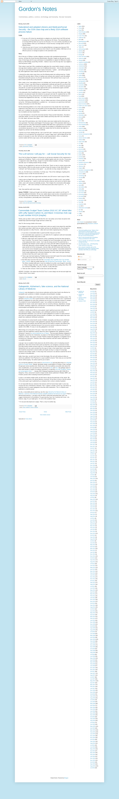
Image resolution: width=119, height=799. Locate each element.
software (31, 146)
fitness (80, 94)
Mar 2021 (92, 386)
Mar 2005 (92, 730)
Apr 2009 (92, 637)
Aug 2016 (92, 473)
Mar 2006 (92, 707)
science (32, 407)
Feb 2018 (92, 440)
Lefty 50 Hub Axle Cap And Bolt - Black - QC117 (58, 261)
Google (80, 33)
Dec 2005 (92, 713)
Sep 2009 (92, 628)
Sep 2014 (92, 514)
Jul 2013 (92, 541)
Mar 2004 (92, 752)
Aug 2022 (92, 365)
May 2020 (92, 404)
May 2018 (92, 435)
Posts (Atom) (28, 419)
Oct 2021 (92, 376)
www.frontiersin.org (47, 362)
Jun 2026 (92, 293)
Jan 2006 (92, 711)
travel (80, 202)
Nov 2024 (92, 323)
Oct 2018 (92, 427)
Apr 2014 (92, 524)
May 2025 (92, 316)
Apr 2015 (92, 501)
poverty (80, 156)
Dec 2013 (92, 531)
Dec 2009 (92, 622)
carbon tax (81, 58)
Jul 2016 (92, 474)
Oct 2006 (92, 694)
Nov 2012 (92, 556)
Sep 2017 (92, 450)
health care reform (83, 105)
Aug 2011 (92, 584)
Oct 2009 (92, 626)
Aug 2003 (92, 766)
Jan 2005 (92, 733)
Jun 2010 (92, 611)
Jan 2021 (92, 389)
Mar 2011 (92, 594)
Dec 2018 (92, 423)
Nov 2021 (92, 374)
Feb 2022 (92, 372)
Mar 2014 (92, 525)
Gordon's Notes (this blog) (82, 298)
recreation (81, 164)
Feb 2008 (92, 664)
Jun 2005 (92, 724)
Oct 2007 (92, 671)
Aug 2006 (92, 698)
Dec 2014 (92, 508)
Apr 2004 (92, 751)
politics (80, 155)
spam (80, 185)
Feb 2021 (92, 387)
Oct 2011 (92, 580)
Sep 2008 (92, 650)
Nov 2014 (92, 510)
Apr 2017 (92, 457)
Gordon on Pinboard (81, 292)
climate (80, 60)
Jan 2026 (92, 300)
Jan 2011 (92, 597)
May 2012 (92, 567)
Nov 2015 (92, 490)
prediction (81, 158)
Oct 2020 (92, 395)
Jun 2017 (92, 456)
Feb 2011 (92, 595)
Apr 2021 (92, 384)
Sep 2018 (92, 429)
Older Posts (68, 411)
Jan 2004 (92, 756)
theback (36, 407)
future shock (82, 98)
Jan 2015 (92, 507)
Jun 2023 (92, 350)
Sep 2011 (92, 582)
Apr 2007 (92, 682)
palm (80, 147)
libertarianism (82, 122)
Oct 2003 (92, 762)
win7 (80, 209)
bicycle (24, 278)
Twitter (80, 47)
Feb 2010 (92, 618)
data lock (81, 77)
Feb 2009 (92, 641)
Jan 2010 (92, 620)
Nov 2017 (92, 446)
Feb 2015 (92, 505)
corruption (81, 69)
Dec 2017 (92, 444)
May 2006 (92, 703)
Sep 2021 (92, 378)
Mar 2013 (92, 548)
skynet (80, 181)
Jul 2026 (92, 291)
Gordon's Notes (38, 9)
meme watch (82, 130)
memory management (84, 134)
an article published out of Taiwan (40, 333)
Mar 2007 (92, 684)
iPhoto (80, 111)
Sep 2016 (92, 471)
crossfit (80, 73)
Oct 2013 (92, 535)
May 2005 (92, 726)
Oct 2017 (92, 448)
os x (80, 143)
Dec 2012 (92, 554)
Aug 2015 (92, 495)
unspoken (81, 204)
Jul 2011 (92, 586)
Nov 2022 (92, 359)
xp (79, 213)
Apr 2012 (92, 569)
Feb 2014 (92, 527)
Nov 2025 (92, 304)
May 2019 (92, 418)
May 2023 (92, 351)
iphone (80, 117)
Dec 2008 (92, 645)
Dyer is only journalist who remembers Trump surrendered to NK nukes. (88, 238)
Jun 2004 (92, 747)
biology (80, 54)
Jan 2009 (92, 643)
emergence (81, 88)
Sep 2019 (92, 414)
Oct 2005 (92, 716)
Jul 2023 (92, 348)
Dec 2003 (92, 758)
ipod (80, 119)
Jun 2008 (92, 656)
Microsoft (81, 43)
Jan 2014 (92, 529)
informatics (81, 115)
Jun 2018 (92, 433)
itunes (80, 120)
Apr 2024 (92, 335)
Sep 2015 (92, 493)
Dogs (80, 30)
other (80, 145)
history (80, 107)
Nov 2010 (92, 601)
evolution (81, 90)
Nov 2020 (92, 393)
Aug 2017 (92, 452)
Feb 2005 (92, 732)
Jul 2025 (92, 312)
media (80, 126)
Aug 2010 (92, 607)
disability (81, 83)
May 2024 (92, 333)
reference (81, 166)
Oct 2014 (92, 512)
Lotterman (81, 37)
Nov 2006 (92, 692)
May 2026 (92, 295)
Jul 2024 (92, 331)
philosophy (81, 151)
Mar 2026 (92, 297)
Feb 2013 (92, 550)
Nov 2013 (92, 533)
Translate (89, 269)
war (79, 206)
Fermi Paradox (82, 32)
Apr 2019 (92, 420)
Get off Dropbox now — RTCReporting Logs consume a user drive (88, 244)
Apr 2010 (92, 614)
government (25, 146)
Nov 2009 (92, 624)
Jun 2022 (92, 369)
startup (80, 189)
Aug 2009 (92, 630)
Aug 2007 (92, 675)
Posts (80, 256)
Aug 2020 (92, 399)
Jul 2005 (92, 722)
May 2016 (92, 478)
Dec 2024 (92, 321)
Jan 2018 (92, 442)
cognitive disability (83, 62)
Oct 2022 (92, 361)
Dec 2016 (92, 465)
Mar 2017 (92, 459)
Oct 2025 (92, 306)
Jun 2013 (92, 543)
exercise (81, 92)
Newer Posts (22, 411)
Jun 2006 (92, 701)
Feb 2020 (92, 410)
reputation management (85, 170)
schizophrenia (82, 172)
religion (80, 168)
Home (45, 411)
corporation (81, 68)
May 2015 (92, 499)
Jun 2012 (92, 565)
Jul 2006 (92, 699)
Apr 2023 (92, 353)
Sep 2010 (92, 605)
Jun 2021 (92, 382)
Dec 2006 (92, 690)
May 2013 (92, 544)
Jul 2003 (92, 767)
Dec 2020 (92, 391)
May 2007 (92, 681)
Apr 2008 (92, 660)
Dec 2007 (92, 667)
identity (80, 113)
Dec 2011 (92, 577)
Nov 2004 (92, 737)
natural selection (83, 138)
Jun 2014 (92, 520)
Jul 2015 (92, 497)
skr (79, 179)
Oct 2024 (92, 325)
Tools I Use (81, 45)
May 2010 (92, 612)
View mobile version (45, 414)
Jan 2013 (92, 552)
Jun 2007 (92, 679)
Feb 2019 (92, 421)
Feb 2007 (92, 686)
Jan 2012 (92, 575)
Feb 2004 (92, 754)
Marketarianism (82, 41)
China (80, 28)
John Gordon (80, 222)
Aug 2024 (92, 329)
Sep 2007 (92, 673)
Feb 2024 (92, 338)
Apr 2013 (92, 546)
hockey (80, 109)
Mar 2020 (92, 408)
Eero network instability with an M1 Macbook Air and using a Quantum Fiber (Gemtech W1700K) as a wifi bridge (89, 248)
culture (80, 75)
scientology (81, 175)
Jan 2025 (92, 319)
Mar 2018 (92, 438)
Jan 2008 (92, 665)
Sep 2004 (92, 741)
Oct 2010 (92, 603)
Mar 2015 (92, 503)
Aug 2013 (92, 539)
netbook (81, 139)
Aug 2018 (92, 431)
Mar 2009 (92, 639)
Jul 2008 (92, 654)
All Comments (83, 259)
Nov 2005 (92, 715)
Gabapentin (22, 292)
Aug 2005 (92, 720)
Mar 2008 (92, 662)
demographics (82, 81)
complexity (81, 66)
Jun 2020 (92, 403)
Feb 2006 (92, 709)
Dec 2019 (92, 412)
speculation (81, 187)
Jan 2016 (92, 486)
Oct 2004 (92, 739)
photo (80, 153)
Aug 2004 (92, 743)
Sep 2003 (92, 764)
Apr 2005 (92, 728)
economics (81, 85)
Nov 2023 (92, 342)
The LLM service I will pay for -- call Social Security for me (44, 154)
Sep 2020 (92, 397)
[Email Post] (35, 144)
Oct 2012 (92, 558)
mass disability (82, 124)
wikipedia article (28, 298)
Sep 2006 (92, 696)
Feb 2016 (92, 484)
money (80, 136)
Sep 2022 (92, 363)
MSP (80, 39)
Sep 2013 (92, 537)
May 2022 (92, 370)
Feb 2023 (92, 357)
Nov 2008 (92, 646)
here (51, 367)
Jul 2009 (92, 631)
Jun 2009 (92, 633)
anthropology (82, 49)
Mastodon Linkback (93, 223)
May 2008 (92, 658)
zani (80, 215)
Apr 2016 (92, 480)
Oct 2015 (92, 491)
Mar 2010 (92, 616)
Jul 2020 (92, 401)
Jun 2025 (92, 314)
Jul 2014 (92, 518)
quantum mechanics (84, 162)
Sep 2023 (92, 344)
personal (81, 149)
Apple (80, 26)
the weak (81, 196)
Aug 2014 (92, 516)
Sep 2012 (92, 559)
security (80, 177)
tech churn (81, 192)
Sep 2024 (92, 327)
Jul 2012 (92, 563)
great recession (82, 104)
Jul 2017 (92, 454)
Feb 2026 (92, 299)
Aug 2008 (92, 652)
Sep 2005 (92, 718)
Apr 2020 (92, 406)
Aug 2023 (92, 346)
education (81, 86)
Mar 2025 (92, 317)
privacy (80, 160)
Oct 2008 (92, 648)
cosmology (81, 71)
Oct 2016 (92, 469)
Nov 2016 (92, 467)
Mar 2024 (92, 336)
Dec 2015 (92, 488)
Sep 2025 (92, 308)
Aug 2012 (92, 561)
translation (81, 200)
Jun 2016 (92, 476)
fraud (24, 407)
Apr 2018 (92, 437)
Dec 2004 (92, 735)
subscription (82, 190)
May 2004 (92, 749)
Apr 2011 (92, 592)
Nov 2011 (92, 578)
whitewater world (83, 207)
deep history (82, 79)
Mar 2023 (92, 355)
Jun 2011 (92, 588)
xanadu (80, 211)
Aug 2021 (92, 380)
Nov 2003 (92, 760)
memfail (81, 132)
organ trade (81, 141)
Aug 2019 (92, 416)
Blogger (66, 778)
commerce (81, 64)
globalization (82, 100)
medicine (28, 407)
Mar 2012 (92, 571)
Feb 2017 (92, 461)
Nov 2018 (92, 425)
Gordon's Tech (82, 301)
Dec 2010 (92, 599)
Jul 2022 (92, 367)
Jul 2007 (92, 677)
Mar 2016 (92, 482)
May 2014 (92, 522)
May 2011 (92, 590)
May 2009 (92, 635)
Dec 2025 (92, 302)
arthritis (80, 51)
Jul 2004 (92, 745)
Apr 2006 (92, 705)
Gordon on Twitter (81, 295)
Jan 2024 (92, 340)
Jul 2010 (92, 609)
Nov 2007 (92, 669)
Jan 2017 (92, 463)
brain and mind (26, 202)
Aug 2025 (92, 310)
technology (38, 202)
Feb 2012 (92, 573)
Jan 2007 (92, 688)
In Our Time (81, 35)
